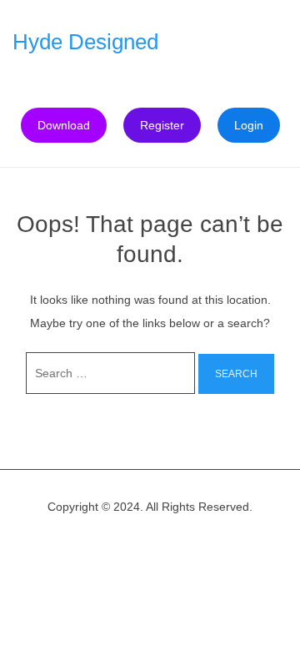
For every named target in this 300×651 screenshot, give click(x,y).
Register (162, 125)
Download (64, 125)
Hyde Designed (85, 41)
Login (248, 125)
